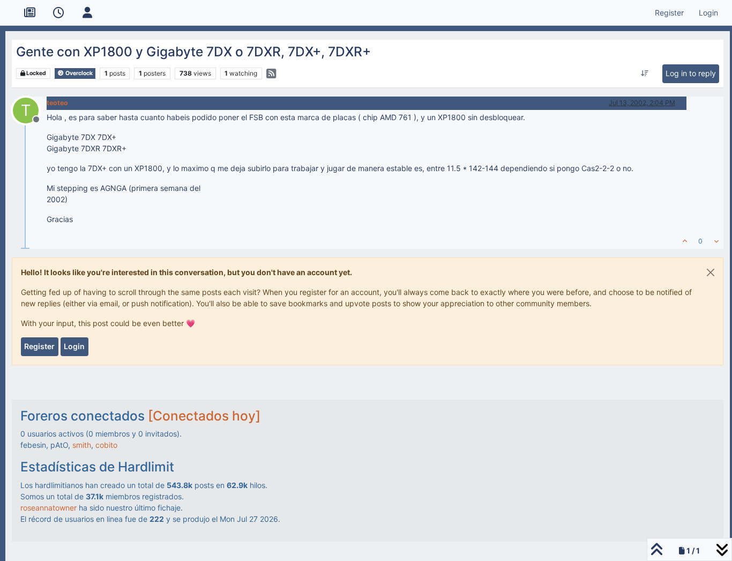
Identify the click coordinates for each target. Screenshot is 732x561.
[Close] (710, 272)
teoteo (57, 103)
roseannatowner (48, 507)
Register (39, 346)
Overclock (78, 73)
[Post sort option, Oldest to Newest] (644, 73)
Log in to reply (691, 73)
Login (74, 346)
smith (81, 444)
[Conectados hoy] (204, 416)
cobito (106, 444)
